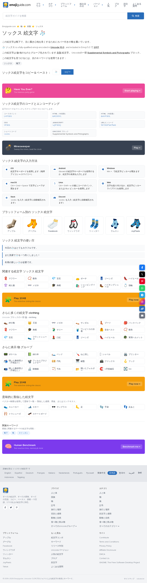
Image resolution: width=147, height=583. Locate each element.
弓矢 (56, 369)
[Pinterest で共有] (142, 281)
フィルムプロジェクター (37, 361)
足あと (129, 407)
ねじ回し (82, 354)
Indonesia (9, 477)
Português (78, 473)
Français (41, 473)
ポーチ (81, 278)
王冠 (32, 323)
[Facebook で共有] (142, 267)
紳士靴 (9, 323)
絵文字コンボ (57, 537)
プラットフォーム (68, 5)
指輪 (128, 285)
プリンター (131, 354)
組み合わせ (84, 5)
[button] (25, 115)
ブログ (117, 5)
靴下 (6, 433)
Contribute (104, 537)
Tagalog (21, 477)
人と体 (54, 493)
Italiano (52, 473)
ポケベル (10, 354)
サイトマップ (129, 579)
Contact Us (104, 558)
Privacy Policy (105, 546)
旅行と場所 (56, 509)
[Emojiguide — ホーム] (5, 490)
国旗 (53, 497)
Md (127, 369)
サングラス (59, 407)
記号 (53, 505)
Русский (90, 473)
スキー (33, 407)
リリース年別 (57, 546)
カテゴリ (52, 5)
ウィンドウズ (9, 550)
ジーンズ (106, 278)
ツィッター (8, 554)
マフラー (10, 278)
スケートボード (37, 414)
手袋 (104, 407)
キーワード (56, 542)
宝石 (56, 278)
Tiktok (5, 566)
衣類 (29, 26)
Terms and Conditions (109, 542)
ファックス (107, 361)
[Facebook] (5, 507)
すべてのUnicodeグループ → (64, 526)
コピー (67, 72)
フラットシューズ (37, 338)
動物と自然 (56, 518)
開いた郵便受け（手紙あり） (13, 361)
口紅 (56, 337)
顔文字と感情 (105, 513)
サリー (57, 330)
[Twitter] (11, 507)
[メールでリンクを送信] (142, 315)
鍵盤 (80, 361)
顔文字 (126, 5)
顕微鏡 (33, 369)
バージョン (98, 5)
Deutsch (29, 473)
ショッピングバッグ (85, 286)
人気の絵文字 (57, 554)
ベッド (57, 354)
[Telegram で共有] (142, 295)
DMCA (102, 554)
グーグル (7, 542)
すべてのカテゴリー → (109, 526)
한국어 (122, 473)
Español (18, 473)
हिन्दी (140, 473)
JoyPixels (7, 562)
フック (129, 361)
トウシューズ (12, 414)
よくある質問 (137, 5)
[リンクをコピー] (142, 309)
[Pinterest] (16, 507)
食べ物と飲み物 (58, 522)
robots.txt (140, 579)
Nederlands (64, 473)
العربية (131, 473)
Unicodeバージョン (60, 550)
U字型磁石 (107, 369)
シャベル (105, 354)
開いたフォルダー (85, 369)
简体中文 (101, 473)
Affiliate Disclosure (107, 550)
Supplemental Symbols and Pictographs (71, 134)
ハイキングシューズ (109, 286)
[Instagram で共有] (142, 302)
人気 (108, 5)
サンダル (82, 323)
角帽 (56, 285)
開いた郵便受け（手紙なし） (13, 369)
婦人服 (9, 285)
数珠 (32, 278)
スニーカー (11, 407)
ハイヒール (131, 278)
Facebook (7, 546)
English (8, 473)
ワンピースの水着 (85, 330)
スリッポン (23, 433)
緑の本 (33, 354)
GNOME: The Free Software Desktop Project (119, 562)
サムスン (7, 558)
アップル (7, 537)
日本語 (112, 473)
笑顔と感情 (56, 513)
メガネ (33, 285)
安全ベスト (107, 330)
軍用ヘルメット (133, 337)
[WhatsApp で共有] (142, 288)
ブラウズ (40, 5)
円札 (56, 361)
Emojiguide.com (9, 26)
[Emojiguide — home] (17, 5)
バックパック (132, 323)
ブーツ (105, 323)
